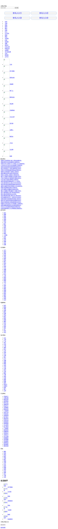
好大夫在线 (16, 186)
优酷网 (11, 162)
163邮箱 (6, 175)
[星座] (2, 184)
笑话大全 (15, 197)
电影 (5, 216)
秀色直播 (16, 160)
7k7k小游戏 (13, 163)
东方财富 (6, 200)
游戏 (5, 219)
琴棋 (5, 458)
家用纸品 (6, 442)
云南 (5, 371)
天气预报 (10, 487)
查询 (5, 251)
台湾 (5, 390)
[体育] (2, 181)
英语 (5, 453)
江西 (5, 368)
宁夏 (5, 374)
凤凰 (6, 30)
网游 (5, 233)
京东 (11, 64)
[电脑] (2, 203)
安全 (5, 330)
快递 (5, 255)
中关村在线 (7, 203)
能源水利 (6, 409)
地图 (5, 269)
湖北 (5, 342)
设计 (5, 474)
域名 (5, 327)
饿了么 (11, 90)
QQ (4, 329)
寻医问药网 (10, 186)
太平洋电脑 (13, 203)
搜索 (5, 319)
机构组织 (6, 422)
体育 (5, 227)
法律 (5, 462)
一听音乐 (11, 168)
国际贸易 (6, 446)
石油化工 (6, 396)
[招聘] (2, 205)
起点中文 (6, 165)
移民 (5, 288)
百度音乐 (6, 168)
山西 (5, 355)
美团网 (11, 84)
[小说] (2, 165)
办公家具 (6, 425)
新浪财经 (11, 200)
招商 (5, 469)
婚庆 (5, 295)
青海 (5, 376)
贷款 (5, 287)
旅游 (5, 277)
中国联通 (11, 178)
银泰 (11, 156)
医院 (5, 293)
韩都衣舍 (15, 202)
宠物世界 (11, 199)
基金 (5, 259)
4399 (6, 53)
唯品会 (11, 136)
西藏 (5, 381)
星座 (5, 238)
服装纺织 (6, 418)
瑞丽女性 (6, 189)
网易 (6, 35)
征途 (10, 173)
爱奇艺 (6, 45)
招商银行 (11, 176)
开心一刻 (11, 197)
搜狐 (6, 25)
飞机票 (9, 510)
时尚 (5, 274)
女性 (5, 236)
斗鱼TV (12, 160)
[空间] (2, 207)
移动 (5, 263)
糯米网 (9, 187)
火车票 (9, 491)
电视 (5, 217)
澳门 (5, 389)
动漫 (5, 225)
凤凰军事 (11, 170)
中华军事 (6, 170)
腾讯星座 (15, 184)
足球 (5, 239)
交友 (5, 243)
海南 (5, 382)
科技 (5, 323)
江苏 (5, 350)
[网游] (2, 173)
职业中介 (6, 406)
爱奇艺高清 (7, 162)
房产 (5, 264)
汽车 (5, 267)
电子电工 (6, 417)
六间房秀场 (7, 160)
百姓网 (6, 41)
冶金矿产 (6, 434)
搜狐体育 (11, 181)
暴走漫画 (16, 208)
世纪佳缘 (6, 179)
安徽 (5, 360)
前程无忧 (11, 205)
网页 (5, 318)
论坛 (5, 230)
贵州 (5, 370)
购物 (5, 279)
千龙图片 (15, 191)
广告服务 (6, 428)
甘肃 (5, 378)
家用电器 (6, 423)
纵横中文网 (16, 165)
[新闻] (2, 167)
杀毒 (5, 310)
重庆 (5, 373)
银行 (5, 261)
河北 (5, 354)
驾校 (5, 296)
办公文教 (6, 436)
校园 (5, 467)
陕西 (5, 363)
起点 (6, 31)
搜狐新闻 (15, 167)
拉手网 (13, 187)
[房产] (2, 192)
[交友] (2, 179)
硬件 (5, 311)
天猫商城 (12, 110)
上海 (5, 339)
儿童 (5, 275)
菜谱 (5, 266)
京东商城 (6, 171)
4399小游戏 (7, 163)
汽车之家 (7, 46)
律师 (5, 298)
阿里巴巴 (7, 48)
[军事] (2, 170)
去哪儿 (11, 130)
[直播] (2, 160)
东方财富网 (8, 52)
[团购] (2, 187)
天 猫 (14, 171)
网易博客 (10, 207)
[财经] (2, 200)
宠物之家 (15, 199)
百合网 (14, 179)
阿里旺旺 (8, 194)
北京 (5, 338)
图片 (5, 224)
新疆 (5, 379)
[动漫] (2, 208)
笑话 (5, 231)
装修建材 (6, 438)
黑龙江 (5, 384)
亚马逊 (11, 123)
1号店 (11, 143)
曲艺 (5, 459)
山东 (5, 344)
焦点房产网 (10, 192)
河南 (5, 352)
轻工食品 (6, 426)
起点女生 (11, 165)
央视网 (6, 50)
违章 (5, 253)
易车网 (5, 183)
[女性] (2, 189)
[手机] (2, 178)
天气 (5, 250)
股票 (5, 258)
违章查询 (10, 500)
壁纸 (5, 315)
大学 (5, 282)
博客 (5, 308)
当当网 (11, 149)
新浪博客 (15, 207)
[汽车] (2, 183)
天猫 (6, 23)
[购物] (2, 171)
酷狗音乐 (15, 168)
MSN (12, 194)
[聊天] (2, 194)
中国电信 (6, 178)
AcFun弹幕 (11, 208)
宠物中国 (6, 199)
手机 (5, 256)
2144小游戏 (19, 163)
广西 (5, 346)
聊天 (5, 316)
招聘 (5, 291)
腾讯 (6, 28)
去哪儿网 (9, 195)
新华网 (6, 55)
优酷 (6, 43)
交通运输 (6, 398)
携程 (6, 36)
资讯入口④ (43, 18)
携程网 (5, 195)
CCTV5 (15, 181)
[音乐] (2, 168)
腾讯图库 (11, 191)
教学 (5, 456)
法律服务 (6, 407)
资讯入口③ (17, 18)
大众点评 (12, 116)
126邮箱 (10, 175)
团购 (5, 280)
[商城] (2, 202)
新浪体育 (6, 181)
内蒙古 (5, 386)
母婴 (5, 472)
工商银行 (6, 176)
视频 (5, 214)
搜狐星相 (11, 184)
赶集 (6, 40)
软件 (5, 305)
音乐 (5, 213)
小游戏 (5, 235)
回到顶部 (3, 527)
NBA (5, 228)
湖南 (5, 347)
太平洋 (6, 56)
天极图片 (6, 191)
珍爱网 (10, 179)
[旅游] (2, 195)
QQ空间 (7, 33)
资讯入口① (17, 13)
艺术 (5, 470)
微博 (6, 26)
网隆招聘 (6, 205)
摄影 (5, 451)
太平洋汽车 (15, 183)
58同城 (6, 38)
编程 (5, 321)
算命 (9, 505)
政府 (5, 466)
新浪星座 (6, 184)
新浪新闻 (11, 167)
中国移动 (15, 178)
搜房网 (5, 192)
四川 (5, 349)
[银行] (2, 176)
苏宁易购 (12, 71)
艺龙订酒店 (15, 195)
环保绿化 (6, 414)
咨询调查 (6, 439)
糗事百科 (6, 197)
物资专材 (6, 399)
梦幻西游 (13, 173)
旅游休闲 (6, 430)
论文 (5, 464)
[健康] (2, 186)
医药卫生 (6, 402)
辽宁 (5, 358)
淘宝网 (11, 103)
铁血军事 (15, 170)
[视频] (2, 162)
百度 (6, 21)
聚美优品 (12, 97)
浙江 (5, 357)
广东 (5, 341)
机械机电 (6, 431)
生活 (5, 299)
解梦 (9, 514)
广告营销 (6, 410)
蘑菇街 (10, 189)
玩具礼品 (6, 420)
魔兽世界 (6, 173)
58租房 (15, 192)
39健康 (5, 186)
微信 (5, 194)
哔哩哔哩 (6, 208)
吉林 (5, 365)
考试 (5, 454)
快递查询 (10, 519)
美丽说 (14, 189)
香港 (5, 387)
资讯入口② (43, 13)
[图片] (2, 191)
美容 (5, 285)
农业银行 (15, 176)
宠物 (5, 290)
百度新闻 (6, 167)
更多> (20, 160)
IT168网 (18, 203)
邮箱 (5, 307)
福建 (5, 362)
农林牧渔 (6, 415)
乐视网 (15, 162)
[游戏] (2, 163)
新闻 (5, 221)
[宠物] (2, 199)
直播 (5, 241)
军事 (5, 244)
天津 (5, 366)
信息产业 (6, 412)
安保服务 (6, 441)
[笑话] (2, 197)
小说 (5, 222)
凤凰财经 (15, 200)
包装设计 (6, 433)
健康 (5, 271)
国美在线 (12, 77)
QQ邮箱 (14, 175)
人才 (5, 283)
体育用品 (6, 401)
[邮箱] (2, 175)
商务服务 (6, 444)
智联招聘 (15, 205)
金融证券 (6, 404)
